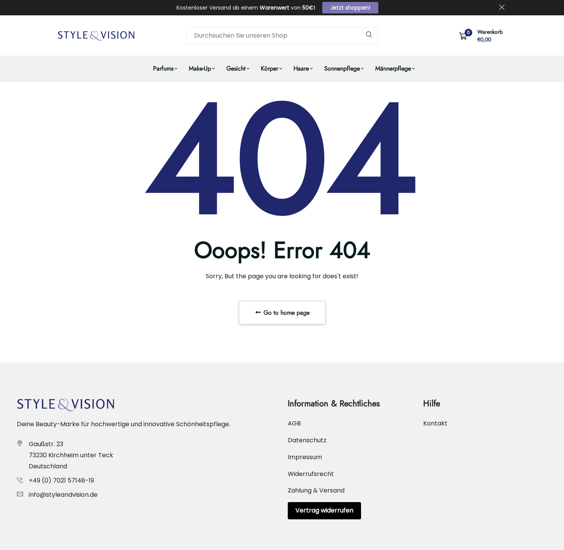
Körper (269, 68)
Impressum (305, 457)
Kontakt (435, 423)
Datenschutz (307, 440)
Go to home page (286, 312)
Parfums (163, 68)
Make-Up (200, 68)
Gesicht (236, 68)
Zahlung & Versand (316, 490)
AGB (294, 423)
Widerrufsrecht (311, 474)
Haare (301, 68)
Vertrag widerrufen (324, 510)
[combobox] (282, 35)
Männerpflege (393, 68)
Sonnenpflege (342, 68)
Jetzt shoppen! (350, 7)
